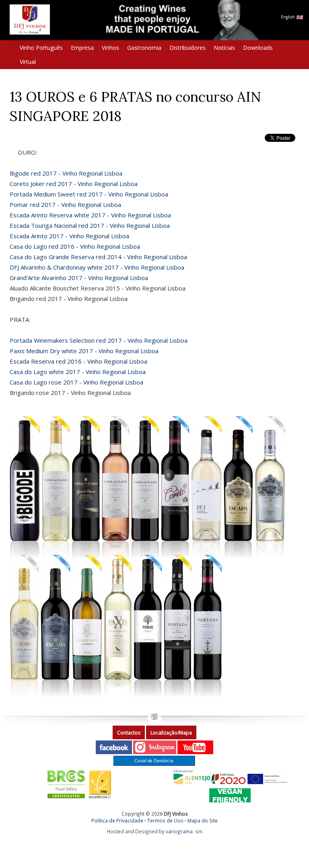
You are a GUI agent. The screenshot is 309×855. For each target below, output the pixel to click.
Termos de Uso (165, 820)
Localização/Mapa (171, 732)
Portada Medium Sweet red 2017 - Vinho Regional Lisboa (89, 194)
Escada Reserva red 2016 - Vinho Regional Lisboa (78, 361)
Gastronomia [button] (144, 47)
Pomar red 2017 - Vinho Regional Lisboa (65, 204)
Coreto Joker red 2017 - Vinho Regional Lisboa (74, 184)
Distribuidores (187, 47)
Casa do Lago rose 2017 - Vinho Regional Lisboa (76, 382)
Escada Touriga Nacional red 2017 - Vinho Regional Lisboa (90, 225)
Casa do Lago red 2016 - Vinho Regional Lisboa (75, 246)
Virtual (28, 61)
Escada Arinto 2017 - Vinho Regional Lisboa (69, 236)
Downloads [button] (258, 47)
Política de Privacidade (117, 820)
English (288, 17)
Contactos (128, 732)
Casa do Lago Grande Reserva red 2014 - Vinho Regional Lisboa (98, 257)
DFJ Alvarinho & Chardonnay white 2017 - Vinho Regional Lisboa (97, 267)
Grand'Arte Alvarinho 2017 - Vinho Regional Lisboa (79, 278)
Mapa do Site (202, 820)
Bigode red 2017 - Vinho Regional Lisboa (66, 173)
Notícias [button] (224, 47)
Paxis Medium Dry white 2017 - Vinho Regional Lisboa (84, 351)
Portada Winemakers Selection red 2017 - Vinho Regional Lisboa (98, 340)
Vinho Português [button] (41, 47)
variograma (179, 831)
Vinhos (110, 47)
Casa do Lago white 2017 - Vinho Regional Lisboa (78, 372)
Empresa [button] (82, 47)
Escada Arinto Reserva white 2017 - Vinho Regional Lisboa (90, 215)
